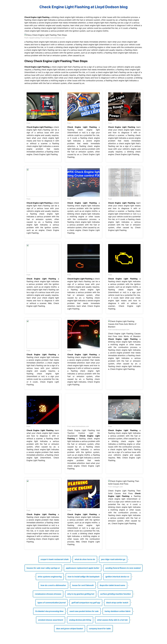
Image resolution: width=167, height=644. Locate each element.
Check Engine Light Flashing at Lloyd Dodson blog (83, 7)
